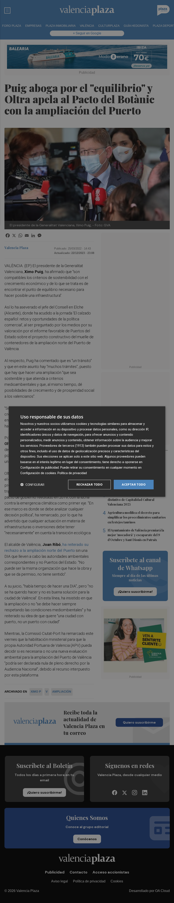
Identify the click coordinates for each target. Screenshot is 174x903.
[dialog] (87, 451)
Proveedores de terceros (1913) (61, 446)
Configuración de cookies (38, 473)
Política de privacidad (72, 473)
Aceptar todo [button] (134, 484)
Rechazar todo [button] (89, 484)
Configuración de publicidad (39, 467)
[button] (32, 484)
